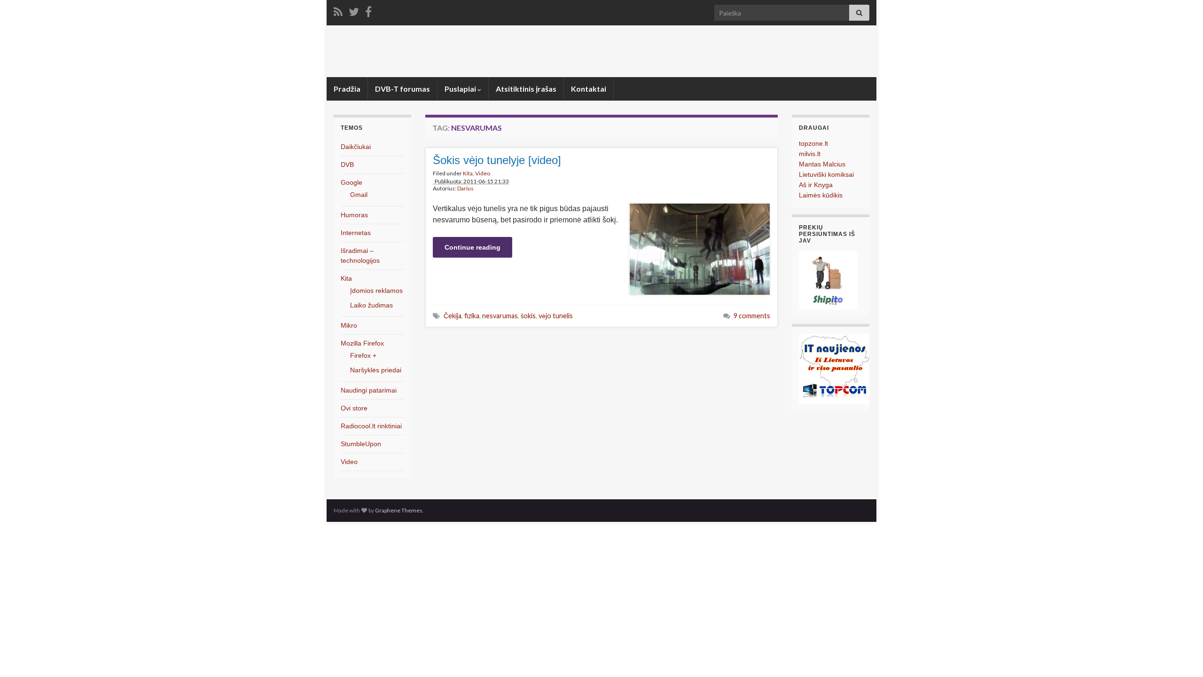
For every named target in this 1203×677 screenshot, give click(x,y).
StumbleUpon (361, 444)
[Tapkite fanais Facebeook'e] (368, 10)
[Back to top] (1182, 656)
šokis (528, 316)
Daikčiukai (356, 146)
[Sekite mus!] (354, 10)
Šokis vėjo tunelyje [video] (497, 160)
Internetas (356, 232)
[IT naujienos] (834, 368)
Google (351, 182)
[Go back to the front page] (601, 51)
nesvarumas (500, 316)
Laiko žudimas (371, 305)
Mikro (349, 325)
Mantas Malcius (822, 164)
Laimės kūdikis (821, 195)
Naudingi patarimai (369, 390)
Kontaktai (588, 88)
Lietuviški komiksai (826, 174)
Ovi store (354, 408)
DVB (347, 164)
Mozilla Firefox (362, 343)
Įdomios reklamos (376, 290)
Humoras (354, 215)
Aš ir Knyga (816, 185)
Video (482, 173)
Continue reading (472, 247)
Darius (465, 188)
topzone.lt (813, 143)
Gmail (358, 194)
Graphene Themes (398, 510)
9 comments (752, 316)
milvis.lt (809, 153)
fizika (471, 316)
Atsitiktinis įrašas (526, 88)
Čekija (452, 316)
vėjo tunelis (556, 316)
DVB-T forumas (402, 88)
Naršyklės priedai (375, 370)
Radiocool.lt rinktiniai (371, 426)
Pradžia (347, 88)
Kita (468, 173)
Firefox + (363, 355)
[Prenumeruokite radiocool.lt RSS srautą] (338, 10)
